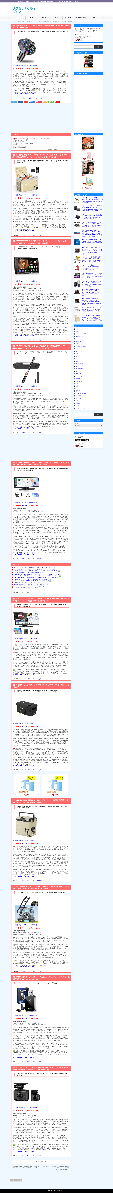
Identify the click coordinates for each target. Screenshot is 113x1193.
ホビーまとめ (79, 351)
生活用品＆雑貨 (79, 363)
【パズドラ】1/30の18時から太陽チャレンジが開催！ (26, 587)
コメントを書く (39, 98)
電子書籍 (78, 391)
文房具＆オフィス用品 (81, 393)
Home (14, 21)
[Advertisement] (41, 118)
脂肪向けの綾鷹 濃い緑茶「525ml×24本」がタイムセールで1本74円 (30, 584)
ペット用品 (78, 396)
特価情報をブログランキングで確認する (26, 65)
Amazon (24, 68)
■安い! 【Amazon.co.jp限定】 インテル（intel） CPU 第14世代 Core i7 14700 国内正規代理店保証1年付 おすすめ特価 (92, 241)
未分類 (77, 329)
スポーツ (78, 371)
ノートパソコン (79, 339)
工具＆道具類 (79, 381)
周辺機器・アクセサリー (81, 346)
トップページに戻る (16, 1180)
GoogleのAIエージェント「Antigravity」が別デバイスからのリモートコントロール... (34, 569)
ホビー (77, 348)
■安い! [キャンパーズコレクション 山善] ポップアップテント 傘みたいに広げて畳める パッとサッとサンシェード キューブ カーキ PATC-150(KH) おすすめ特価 (92, 251)
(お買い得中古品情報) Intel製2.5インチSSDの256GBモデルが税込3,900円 (31, 581)
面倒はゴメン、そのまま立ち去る (24, 143)
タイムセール (79, 401)
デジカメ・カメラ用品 (81, 334)
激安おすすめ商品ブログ (55, 149)
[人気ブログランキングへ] (79, 41)
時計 (77, 386)
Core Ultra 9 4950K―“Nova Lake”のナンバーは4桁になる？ (28, 586)
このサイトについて (80, 408)
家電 (77, 331)
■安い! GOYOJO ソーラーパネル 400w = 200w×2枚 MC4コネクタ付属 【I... (31, 579)
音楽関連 (78, 378)
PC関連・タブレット (81, 344)
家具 (77, 361)
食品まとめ (78, 356)
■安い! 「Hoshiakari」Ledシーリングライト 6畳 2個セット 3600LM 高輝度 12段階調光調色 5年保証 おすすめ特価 (92, 309)
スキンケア (78, 366)
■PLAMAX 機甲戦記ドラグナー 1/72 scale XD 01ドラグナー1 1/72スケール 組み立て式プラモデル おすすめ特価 (27, 1167)
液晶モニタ (78, 341)
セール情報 (78, 398)
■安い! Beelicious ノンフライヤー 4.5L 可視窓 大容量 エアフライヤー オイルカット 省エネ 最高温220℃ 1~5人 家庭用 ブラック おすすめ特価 (55, 1168)
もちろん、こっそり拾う (21, 140)
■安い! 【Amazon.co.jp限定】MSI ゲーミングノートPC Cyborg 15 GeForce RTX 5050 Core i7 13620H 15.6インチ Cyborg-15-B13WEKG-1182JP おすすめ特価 (92, 292)
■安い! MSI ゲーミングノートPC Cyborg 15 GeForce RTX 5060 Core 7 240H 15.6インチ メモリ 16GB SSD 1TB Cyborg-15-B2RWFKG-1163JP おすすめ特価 (92, 301)
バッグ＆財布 (79, 376)
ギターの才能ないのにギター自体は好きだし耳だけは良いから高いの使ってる (32, 589)
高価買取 (78, 403)
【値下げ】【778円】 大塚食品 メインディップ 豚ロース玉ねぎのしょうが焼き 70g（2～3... (35, 570)
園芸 (77, 383)
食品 (77, 353)
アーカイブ (77, 423)
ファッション (79, 373)
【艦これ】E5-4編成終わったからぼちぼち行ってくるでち (27, 572)
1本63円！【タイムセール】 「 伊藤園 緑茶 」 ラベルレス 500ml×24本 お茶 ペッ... (33, 567)
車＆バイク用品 (21, 21)
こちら (86, 31)
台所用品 (78, 358)
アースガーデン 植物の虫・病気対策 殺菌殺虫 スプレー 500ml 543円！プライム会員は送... (35, 577)
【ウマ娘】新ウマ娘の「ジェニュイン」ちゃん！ (25, 582)
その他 (16, 144)
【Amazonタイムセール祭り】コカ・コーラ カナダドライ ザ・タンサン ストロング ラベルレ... (36, 574)
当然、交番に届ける (20, 141)
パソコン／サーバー (80, 336)
